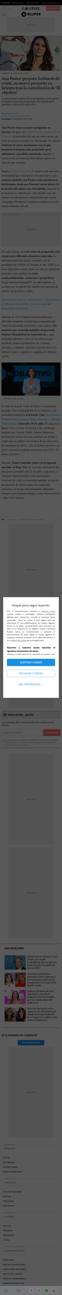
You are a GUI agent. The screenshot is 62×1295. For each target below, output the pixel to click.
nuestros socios (48, 611)
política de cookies (19, 640)
